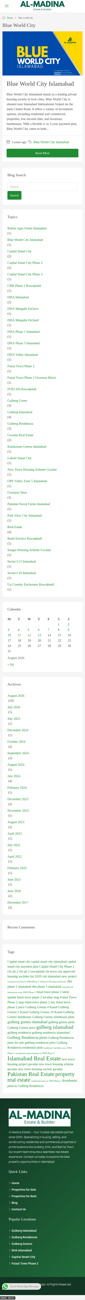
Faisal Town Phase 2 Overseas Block (31, 377)
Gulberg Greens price (21, 1027)
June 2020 (14, 891)
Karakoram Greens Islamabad (26, 446)
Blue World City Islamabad (40, 83)
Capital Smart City (19, 251)
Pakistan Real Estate (30, 1074)
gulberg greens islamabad (27, 1022)
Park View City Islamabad (24, 515)
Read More (42, 153)
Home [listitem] (15, 1183)
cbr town (51, 971)
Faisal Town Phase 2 (20, 366)
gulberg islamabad (54, 1027)
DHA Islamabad (18, 297)
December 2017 (17, 902)
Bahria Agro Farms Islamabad (26, 228)
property (65, 1074)
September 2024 (18, 753)
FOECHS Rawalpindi (21, 389)
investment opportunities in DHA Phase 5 (35, 1053)
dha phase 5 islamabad (46, 986)
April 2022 (14, 856)
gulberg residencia (19, 1032)
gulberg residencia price (40, 1042)
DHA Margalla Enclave (22, 308)
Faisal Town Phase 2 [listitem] (25, 1263)
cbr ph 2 (12, 971)
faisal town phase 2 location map (38, 997)
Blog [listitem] (15, 1202)
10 (9, 635)
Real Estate (14, 527)
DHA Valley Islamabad (22, 354)
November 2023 (18, 810)
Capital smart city (18, 961)
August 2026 (15, 695)
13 (39, 635)
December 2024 (17, 730)
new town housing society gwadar (40, 1069)
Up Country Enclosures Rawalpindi (30, 584)
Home (10, 17)
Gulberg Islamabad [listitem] (24, 1230)
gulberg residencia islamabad (51, 1032)
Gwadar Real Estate (20, 435)
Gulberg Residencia (20, 423)
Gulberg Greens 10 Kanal (45, 1012)
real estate (18, 1080)
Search (14, 195)
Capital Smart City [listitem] (23, 1257)
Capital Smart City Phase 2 (24, 262)
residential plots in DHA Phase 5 (46, 1081)
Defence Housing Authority (53, 982)
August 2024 (15, 764)
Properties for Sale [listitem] (24, 1189)
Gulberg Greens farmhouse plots (53, 1017)
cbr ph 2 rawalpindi (31, 971)
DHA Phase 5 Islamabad (23, 343)
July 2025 (13, 718)
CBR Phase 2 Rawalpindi (24, 285)
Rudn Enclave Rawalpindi (24, 538)
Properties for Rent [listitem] (24, 1196)
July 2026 (13, 707)
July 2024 (13, 776)
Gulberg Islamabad (19, 412)
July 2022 (13, 845)
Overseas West (17, 492)
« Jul (10, 664)
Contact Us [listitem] (19, 1209)
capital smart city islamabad (49, 961)
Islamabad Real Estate (34, 1058)
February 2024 (17, 787)
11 (19, 635)
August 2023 (15, 822)
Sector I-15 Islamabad (21, 561)
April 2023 (14, 833)
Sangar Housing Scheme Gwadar (29, 550)
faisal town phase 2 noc (40, 1002)
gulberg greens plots (61, 1022)
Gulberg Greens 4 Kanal (41, 1007)
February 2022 (17, 868)
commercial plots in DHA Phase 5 (23, 982)
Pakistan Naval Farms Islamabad (28, 504)
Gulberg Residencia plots (27, 1037)
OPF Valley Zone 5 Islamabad (27, 481)
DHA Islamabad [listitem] (22, 1250)
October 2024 (16, 741)
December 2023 (17, 799)
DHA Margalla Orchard (23, 320)
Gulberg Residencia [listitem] (24, 1237)
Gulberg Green (17, 400)
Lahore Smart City (19, 458)
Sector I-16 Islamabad (21, 573)
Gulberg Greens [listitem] (22, 1243)
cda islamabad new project (59, 976)
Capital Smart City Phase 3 (24, 274)
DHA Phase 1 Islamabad (23, 331)
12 (29, 635)
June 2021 (14, 879)
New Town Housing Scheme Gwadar (32, 469)
